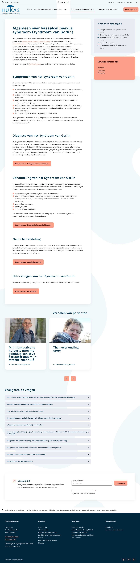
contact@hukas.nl (12, 537)
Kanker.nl (101, 70)
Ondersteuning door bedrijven (83, 535)
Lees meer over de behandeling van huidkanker (33, 225)
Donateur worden (78, 527)
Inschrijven (121, 483)
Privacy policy (17, 560)
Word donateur (131, 9)
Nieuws (41, 543)
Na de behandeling (107, 43)
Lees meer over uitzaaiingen (25, 291)
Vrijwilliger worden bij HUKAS (82, 530)
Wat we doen (43, 530)
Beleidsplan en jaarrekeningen (49, 535)
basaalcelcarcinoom (20, 44)
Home (29, 9)
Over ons (120, 2)
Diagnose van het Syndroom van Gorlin (114, 35)
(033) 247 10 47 (10, 539)
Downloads (109, 527)
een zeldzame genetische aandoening (36, 41)
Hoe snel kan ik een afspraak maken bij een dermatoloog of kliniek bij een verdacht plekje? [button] (41, 397)
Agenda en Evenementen (47, 540)
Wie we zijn (42, 527)
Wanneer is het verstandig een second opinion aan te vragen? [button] (29, 404)
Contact (129, 2)
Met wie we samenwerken (47, 532)
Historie (41, 538)
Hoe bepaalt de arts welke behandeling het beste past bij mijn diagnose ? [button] (34, 418)
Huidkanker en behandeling (81, 9)
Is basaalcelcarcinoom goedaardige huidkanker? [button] (24, 425)
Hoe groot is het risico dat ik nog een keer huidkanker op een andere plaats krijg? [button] (37, 441)
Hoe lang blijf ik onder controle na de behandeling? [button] (26, 454)
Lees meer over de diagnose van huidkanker (31, 164)
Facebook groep (35, 64)
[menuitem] (10, 2)
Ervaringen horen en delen (107, 9)
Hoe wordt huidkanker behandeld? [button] (19, 461)
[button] (66, 378)
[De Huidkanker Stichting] (12, 9)
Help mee (111, 2)
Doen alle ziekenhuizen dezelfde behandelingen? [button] (25, 411)
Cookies (8, 560)
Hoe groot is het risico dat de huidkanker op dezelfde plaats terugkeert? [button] (33, 448)
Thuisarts (101, 73)
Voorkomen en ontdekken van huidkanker (50, 9)
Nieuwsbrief (76, 538)
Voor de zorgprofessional (11, 2)
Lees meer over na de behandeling (28, 262)
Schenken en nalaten (79, 532)
